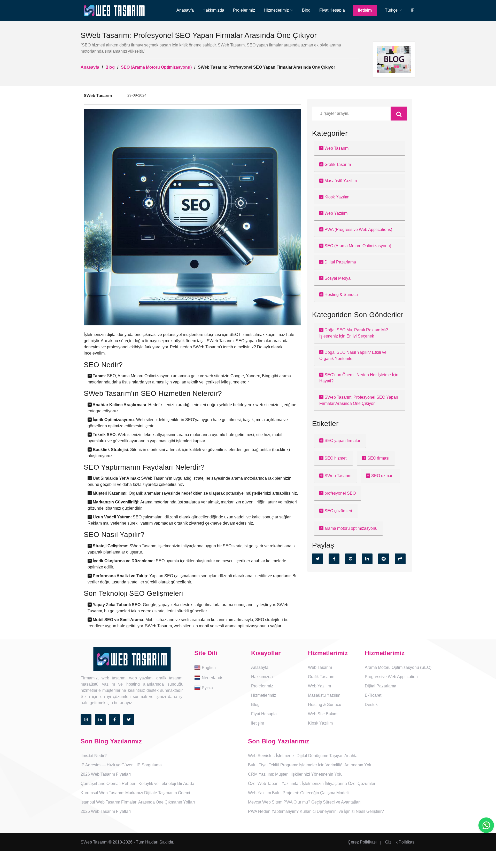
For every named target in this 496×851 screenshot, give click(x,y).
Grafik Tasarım (337, 164)
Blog (110, 67)
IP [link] (413, 10)
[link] (278, 10)
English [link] (209, 667)
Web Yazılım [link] (319, 686)
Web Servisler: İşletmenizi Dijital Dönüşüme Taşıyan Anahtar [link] (303, 755)
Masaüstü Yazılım (340, 181)
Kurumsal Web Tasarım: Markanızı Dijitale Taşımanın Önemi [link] (135, 793)
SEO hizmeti (335, 458)
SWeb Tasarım (337, 475)
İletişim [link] (365, 10)
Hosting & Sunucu (340, 294)
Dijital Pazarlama (339, 262)
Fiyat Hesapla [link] (332, 10)
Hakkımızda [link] (213, 10)
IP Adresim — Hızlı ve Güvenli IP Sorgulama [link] (121, 765)
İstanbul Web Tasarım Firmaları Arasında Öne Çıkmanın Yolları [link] (138, 802)
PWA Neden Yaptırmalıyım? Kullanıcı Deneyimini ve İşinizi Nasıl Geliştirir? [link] (316, 811)
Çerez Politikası (362, 842)
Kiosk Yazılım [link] (320, 723)
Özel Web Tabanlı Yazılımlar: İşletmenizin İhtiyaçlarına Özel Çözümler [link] (311, 783)
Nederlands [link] (212, 677)
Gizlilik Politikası (400, 842)
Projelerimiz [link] (244, 10)
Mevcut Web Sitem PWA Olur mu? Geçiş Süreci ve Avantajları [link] (304, 802)
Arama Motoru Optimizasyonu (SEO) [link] (398, 667)
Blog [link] (306, 10)
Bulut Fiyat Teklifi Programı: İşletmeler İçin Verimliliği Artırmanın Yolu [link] (310, 765)
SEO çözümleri (337, 511)
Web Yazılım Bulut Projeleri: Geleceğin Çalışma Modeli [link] (298, 793)
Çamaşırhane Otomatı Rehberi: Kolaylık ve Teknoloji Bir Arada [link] (137, 783)
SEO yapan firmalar (341, 440)
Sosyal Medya (337, 278)
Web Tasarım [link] (320, 667)
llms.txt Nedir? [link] (94, 755)
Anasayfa (90, 67)
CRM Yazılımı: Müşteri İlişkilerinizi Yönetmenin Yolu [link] (295, 774)
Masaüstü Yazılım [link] (324, 695)
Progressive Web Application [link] (391, 677)
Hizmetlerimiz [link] (263, 695)
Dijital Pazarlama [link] (380, 686)
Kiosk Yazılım (336, 197)
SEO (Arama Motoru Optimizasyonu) (156, 67)
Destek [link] (371, 704)
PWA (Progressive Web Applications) (357, 229)
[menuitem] (181, 10)
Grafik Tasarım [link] (321, 677)
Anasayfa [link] (185, 10)
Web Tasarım (335, 148)
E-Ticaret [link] (373, 695)
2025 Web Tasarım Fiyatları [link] (106, 811)
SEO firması (377, 458)
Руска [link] (207, 687)
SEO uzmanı (382, 475)
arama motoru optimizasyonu (350, 528)
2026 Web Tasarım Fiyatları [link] (106, 774)
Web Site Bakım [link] (322, 714)
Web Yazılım (335, 213)
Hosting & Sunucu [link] (324, 704)
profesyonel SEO (339, 493)
